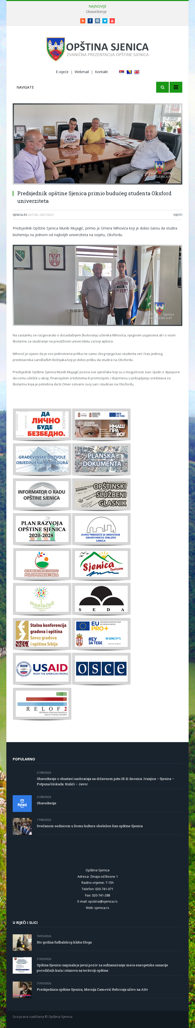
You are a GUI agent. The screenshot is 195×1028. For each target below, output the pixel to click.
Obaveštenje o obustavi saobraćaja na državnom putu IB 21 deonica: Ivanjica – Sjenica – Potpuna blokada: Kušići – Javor (105, 781)
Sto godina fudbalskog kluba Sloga (64, 942)
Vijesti (177, 215)
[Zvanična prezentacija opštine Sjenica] (97, 48)
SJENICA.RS (20, 215)
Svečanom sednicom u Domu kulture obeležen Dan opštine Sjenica (90, 826)
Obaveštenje (96, 11)
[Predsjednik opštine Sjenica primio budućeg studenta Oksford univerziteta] (97, 144)
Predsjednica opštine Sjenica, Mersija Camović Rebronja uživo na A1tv (92, 989)
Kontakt (101, 71)
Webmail (82, 71)
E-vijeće (62, 71)
